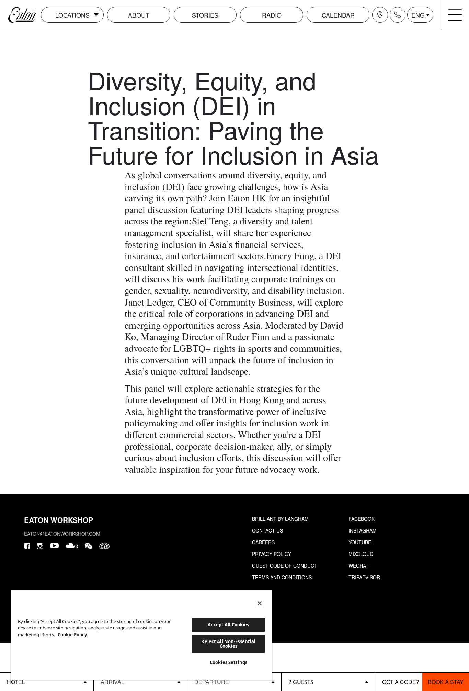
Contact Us (267, 530)
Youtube (359, 542)
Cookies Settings (228, 662)
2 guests (300, 682)
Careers (263, 542)
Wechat (358, 565)
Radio (272, 14)
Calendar (338, 14)
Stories (205, 14)
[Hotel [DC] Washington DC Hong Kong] (46, 681)
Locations (72, 14)
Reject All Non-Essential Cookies (228, 643)
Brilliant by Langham (280, 518)
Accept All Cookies (228, 625)
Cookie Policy (72, 635)
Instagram (362, 530)
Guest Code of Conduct (284, 565)
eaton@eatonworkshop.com (62, 533)
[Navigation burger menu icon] (455, 15)
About (138, 14)
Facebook (361, 518)
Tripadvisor (364, 577)
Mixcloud (360, 553)
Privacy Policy (271, 553)
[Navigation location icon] (380, 15)
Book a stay (446, 682)
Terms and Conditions (282, 577)
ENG (418, 14)
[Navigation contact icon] (397, 15)
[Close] (259, 603)
